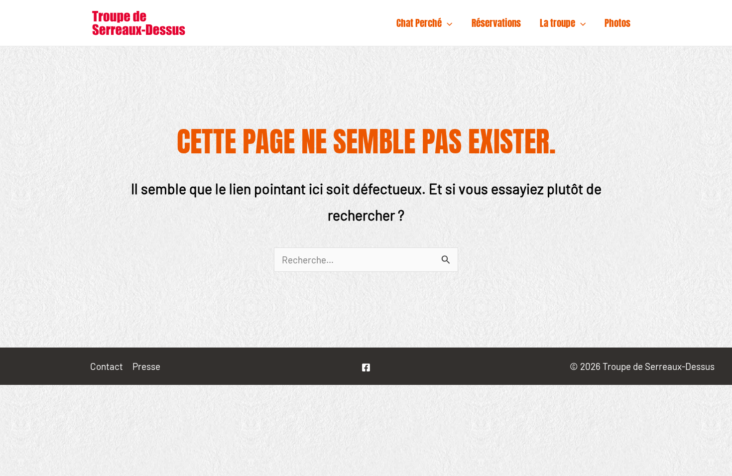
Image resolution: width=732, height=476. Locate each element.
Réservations (496, 23)
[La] (366, 367)
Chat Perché (419, 23)
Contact (106, 366)
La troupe (557, 23)
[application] (447, 22)
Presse (146, 366)
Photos (617, 23)
